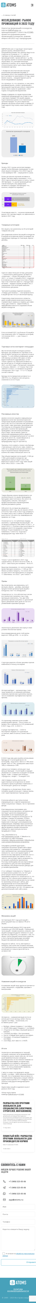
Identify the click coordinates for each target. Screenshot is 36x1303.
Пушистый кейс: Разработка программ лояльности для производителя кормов (17, 1138)
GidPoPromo (6, 49)
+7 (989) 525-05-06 (17, 1181)
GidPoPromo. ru (14, 30)
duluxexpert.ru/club (12, 836)
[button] (32, 5)
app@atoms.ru (16, 1199)
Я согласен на (18, 1255)
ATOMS (30, 32)
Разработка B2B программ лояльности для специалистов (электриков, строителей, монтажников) (17, 1106)
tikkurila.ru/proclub (16, 840)
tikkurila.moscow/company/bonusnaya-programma (18, 841)
